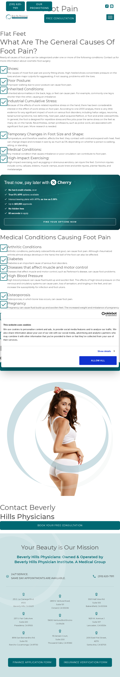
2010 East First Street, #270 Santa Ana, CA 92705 (96, 641)
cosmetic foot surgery (38, 61)
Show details (104, 351)
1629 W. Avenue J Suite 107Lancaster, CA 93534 (96, 622)
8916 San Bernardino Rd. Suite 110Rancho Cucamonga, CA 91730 (23, 641)
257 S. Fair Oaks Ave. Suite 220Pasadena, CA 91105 (23, 622)
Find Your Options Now (60, 222)
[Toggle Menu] (110, 17)
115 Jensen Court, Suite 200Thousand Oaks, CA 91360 (60, 639)
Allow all (98, 360)
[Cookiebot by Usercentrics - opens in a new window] (104, 314)
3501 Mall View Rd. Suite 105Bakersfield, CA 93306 (96, 602)
